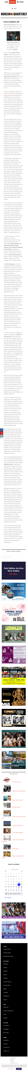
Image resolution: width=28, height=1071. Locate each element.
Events (5, 999)
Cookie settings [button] (10, 1068)
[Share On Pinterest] (1, 432)
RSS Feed (6, 1032)
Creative (5, 992)
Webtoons (6, 996)
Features (5, 964)
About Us (5, 1007)
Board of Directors (8, 1010)
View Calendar (8, 897)
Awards (5, 1018)
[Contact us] (1, 435)
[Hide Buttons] (0, 438)
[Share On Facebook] (1, 429)
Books (5, 974)
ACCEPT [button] (19, 1068)
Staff (4, 1014)
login (6, 2)
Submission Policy (8, 956)
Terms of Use (6, 949)
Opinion (5, 971)
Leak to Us (6, 1051)
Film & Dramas (7, 981)
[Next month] (22, 871)
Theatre (5, 978)
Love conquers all (11, 22)
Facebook (6, 1025)
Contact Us (6, 1047)
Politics (5, 967)
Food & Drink (6, 985)
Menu (15, 8)
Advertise (5, 1040)
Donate (12, 2)
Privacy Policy (7, 952)
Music (5, 989)
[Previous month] (5, 871)
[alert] (14, 893)
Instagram (6, 1029)
